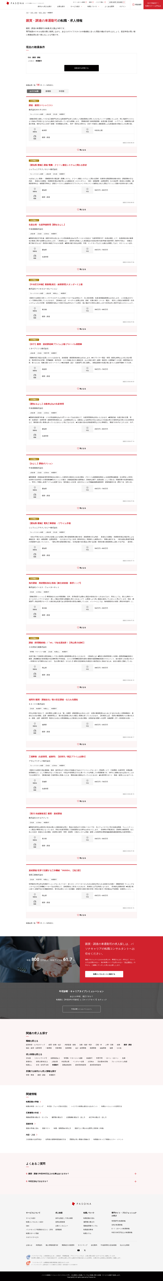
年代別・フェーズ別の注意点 (57, 1106)
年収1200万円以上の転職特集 (122, 1232)
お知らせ (29, 1245)
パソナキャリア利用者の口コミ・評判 (39, 1229)
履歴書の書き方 (57, 1117)
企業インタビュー (61, 1226)
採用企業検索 (60, 1222)
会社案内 (94, 1245)
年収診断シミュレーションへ (81, 1009)
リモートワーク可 (40, 1058)
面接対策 (29, 1124)
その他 (119, 1048)
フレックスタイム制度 (119, 1061)
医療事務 (93, 1048)
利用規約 (39, 1245)
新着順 (48, 91)
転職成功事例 (88, 1229)
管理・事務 (30, 1075)
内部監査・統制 (70, 1045)
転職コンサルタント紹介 (34, 1222)
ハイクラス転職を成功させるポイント (84, 1106)
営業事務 (58, 1048)
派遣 (90, 2)
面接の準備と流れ (32, 1128)
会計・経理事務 (80, 1048)
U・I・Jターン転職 (79, 2)
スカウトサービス (32, 1237)
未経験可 (89, 1058)
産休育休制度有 (80, 1065)
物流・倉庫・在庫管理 (34, 1048)
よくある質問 (109, 6)
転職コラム (87, 1233)
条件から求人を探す (45, 6)
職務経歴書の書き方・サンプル (37, 1117)
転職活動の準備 (32, 1102)
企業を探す (61, 6)
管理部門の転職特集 (119, 1221)
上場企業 (55, 1061)
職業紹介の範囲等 (68, 1245)
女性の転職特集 (117, 1225)
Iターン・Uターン (112, 1058)
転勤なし (29, 1065)
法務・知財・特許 (85, 1045)
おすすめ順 (34, 91)
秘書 (111, 1048)
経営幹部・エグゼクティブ (35, 1045)
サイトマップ (82, 1245)
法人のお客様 (124, 1245)
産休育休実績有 (95, 1065)
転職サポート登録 (32, 1233)
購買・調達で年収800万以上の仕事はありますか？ (47, 1174)
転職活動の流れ (88, 1218)
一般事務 (48, 1048)
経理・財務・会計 (55, 1045)
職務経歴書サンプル (90, 1226)
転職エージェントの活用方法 (111, 1106)
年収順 (61, 91)
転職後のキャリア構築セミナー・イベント (108, 1139)
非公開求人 (128, 962)
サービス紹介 (30, 1218)
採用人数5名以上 (42, 1061)
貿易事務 (68, 1048)
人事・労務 (109, 1045)
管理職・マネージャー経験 (73, 1058)
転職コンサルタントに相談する (104, 974)
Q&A (27, 1226)
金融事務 (103, 1048)
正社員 (28, 1058)
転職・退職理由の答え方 (62, 1128)
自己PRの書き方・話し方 (98, 1117)
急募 (123, 1058)
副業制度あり (55, 1058)
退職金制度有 (67, 1065)
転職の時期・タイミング (34, 1106)
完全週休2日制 (103, 1061)
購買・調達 (41, 1075)
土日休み (91, 1061)
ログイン (123, 6)
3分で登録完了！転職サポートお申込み (153, 4)
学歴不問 (99, 1058)
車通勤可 (52, 1075)
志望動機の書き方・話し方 (75, 1117)
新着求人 (29, 1061)
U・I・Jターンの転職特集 (121, 1228)
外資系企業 (65, 1061)
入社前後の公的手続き (34, 1139)
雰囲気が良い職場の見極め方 (80, 1139)
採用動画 (58, 1229)
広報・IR (99, 1045)
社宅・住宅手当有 (42, 1065)
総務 (118, 1045)
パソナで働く (100, 2)
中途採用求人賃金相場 (108, 1245)
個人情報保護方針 (52, 1245)
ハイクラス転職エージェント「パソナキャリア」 (35, 3)
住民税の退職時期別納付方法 (55, 1139)
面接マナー (46, 1128)
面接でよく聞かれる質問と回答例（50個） (90, 1128)
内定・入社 (30, 1135)
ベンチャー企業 (78, 1061)
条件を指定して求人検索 (64, 1218)
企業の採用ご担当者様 (116, 2)
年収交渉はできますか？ (37, 1181)
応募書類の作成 (32, 1113)
